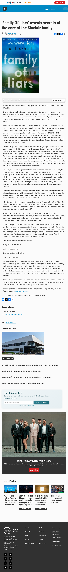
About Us (27, 528)
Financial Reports (57, 528)
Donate (60, 2)
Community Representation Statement (57, 533)
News (15, 398)
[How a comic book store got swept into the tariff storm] (57, 489)
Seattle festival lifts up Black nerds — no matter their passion (21, 371)
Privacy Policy (31, 405)
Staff (26, 535)
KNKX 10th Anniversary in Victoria (34, 461)
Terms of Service (57, 537)
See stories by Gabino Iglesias (12, 314)
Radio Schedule (29, 543)
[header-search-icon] (51, 2)
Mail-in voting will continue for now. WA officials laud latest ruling (23, 383)
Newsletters (42, 535)
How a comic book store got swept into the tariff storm (56, 499)
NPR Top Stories (10, 322)
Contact (27, 532)
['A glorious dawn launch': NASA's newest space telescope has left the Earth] (42, 489)
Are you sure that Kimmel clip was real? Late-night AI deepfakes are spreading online (26, 500)
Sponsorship (42, 543)
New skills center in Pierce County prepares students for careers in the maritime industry (30, 365)
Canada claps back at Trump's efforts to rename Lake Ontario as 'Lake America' (10, 500)
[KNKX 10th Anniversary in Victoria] (34, 434)
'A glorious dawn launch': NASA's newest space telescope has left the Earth (41, 500)
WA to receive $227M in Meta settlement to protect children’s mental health (26, 377)
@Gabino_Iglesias (21, 291)
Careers (41, 539)
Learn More (34, 470)
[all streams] (65, 8)
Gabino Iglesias (12, 33)
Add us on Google (58, 100)
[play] (4, 9)
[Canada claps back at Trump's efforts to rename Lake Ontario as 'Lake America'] (10, 489)
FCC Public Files (57, 545)
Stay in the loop (41, 402)
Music (8, 398)
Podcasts (41, 532)
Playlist (41, 528)
